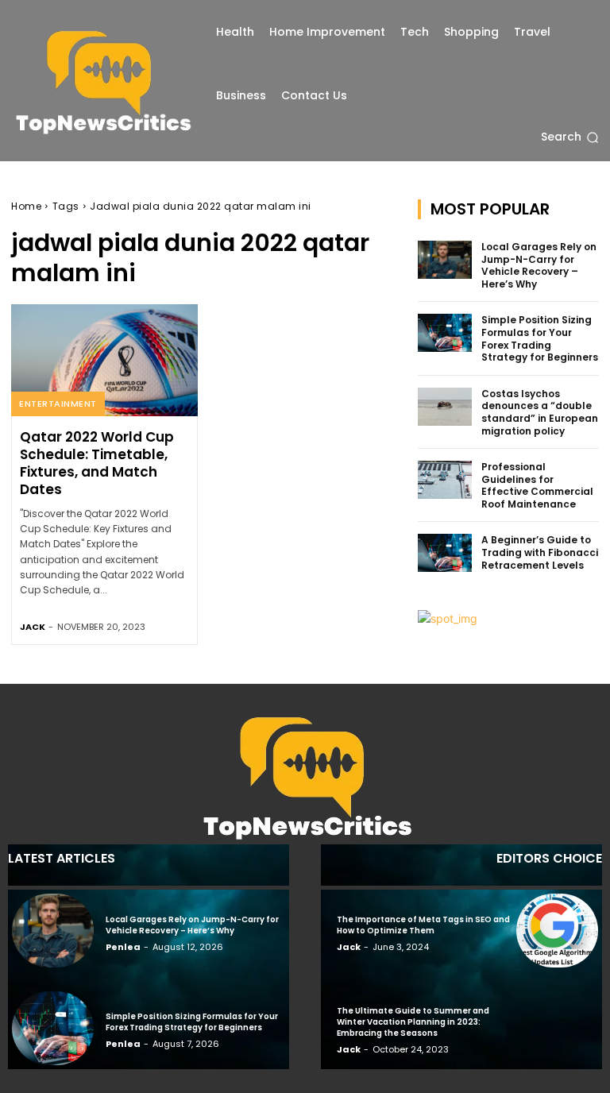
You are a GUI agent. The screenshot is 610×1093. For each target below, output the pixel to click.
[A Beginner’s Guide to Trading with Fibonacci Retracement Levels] (445, 553)
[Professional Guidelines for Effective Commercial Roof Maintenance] (445, 480)
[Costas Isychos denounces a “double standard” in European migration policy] (445, 407)
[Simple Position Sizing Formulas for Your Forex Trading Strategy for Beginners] (445, 333)
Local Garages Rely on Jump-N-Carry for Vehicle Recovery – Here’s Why (538, 265)
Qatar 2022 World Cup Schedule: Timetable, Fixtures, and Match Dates (97, 463)
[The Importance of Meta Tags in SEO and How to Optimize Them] (557, 930)
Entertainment (58, 403)
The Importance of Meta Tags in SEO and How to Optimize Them (423, 925)
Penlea (123, 946)
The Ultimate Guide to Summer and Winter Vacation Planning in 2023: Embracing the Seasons (413, 1022)
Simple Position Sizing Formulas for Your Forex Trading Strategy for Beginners (539, 338)
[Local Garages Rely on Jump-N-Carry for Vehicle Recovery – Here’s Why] (445, 260)
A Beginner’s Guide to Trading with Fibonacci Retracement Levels (539, 552)
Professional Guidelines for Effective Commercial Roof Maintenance (537, 485)
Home (26, 206)
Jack (32, 626)
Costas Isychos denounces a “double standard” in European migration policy (539, 412)
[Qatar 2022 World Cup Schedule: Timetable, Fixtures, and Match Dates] (104, 360)
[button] (570, 137)
